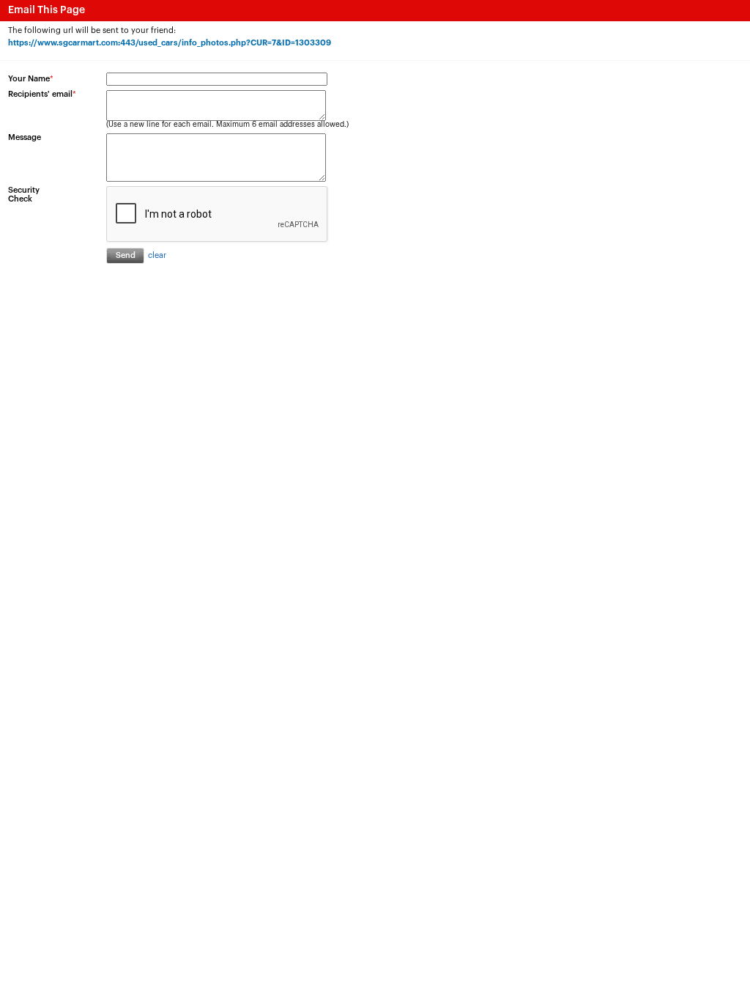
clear (157, 255)
